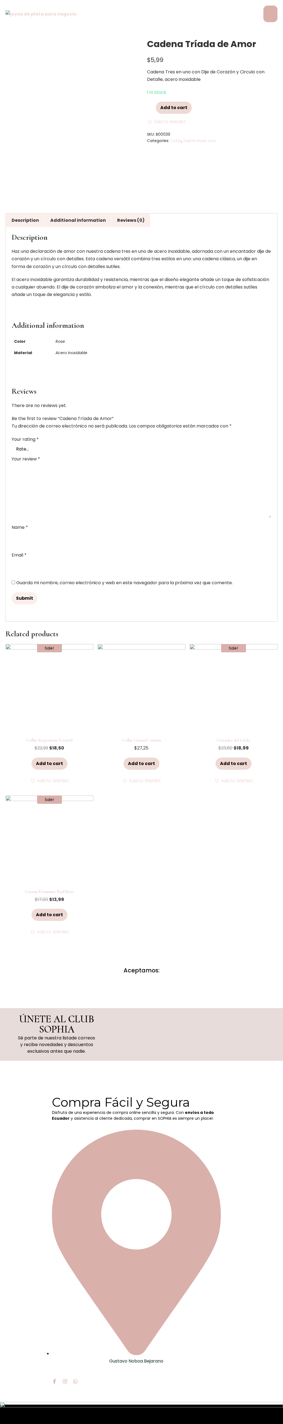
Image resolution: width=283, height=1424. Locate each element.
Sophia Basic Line (199, 140)
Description (25, 220)
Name (20, 527)
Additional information (78, 220)
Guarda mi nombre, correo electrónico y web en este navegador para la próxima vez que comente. (124, 583)
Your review (26, 459)
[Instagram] (64, 1381)
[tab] (25, 220)
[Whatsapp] (75, 1381)
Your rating (25, 439)
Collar (175, 140)
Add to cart (173, 107)
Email (19, 555)
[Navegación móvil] (270, 14)
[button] (166, 121)
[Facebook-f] (54, 1381)
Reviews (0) (131, 220)
